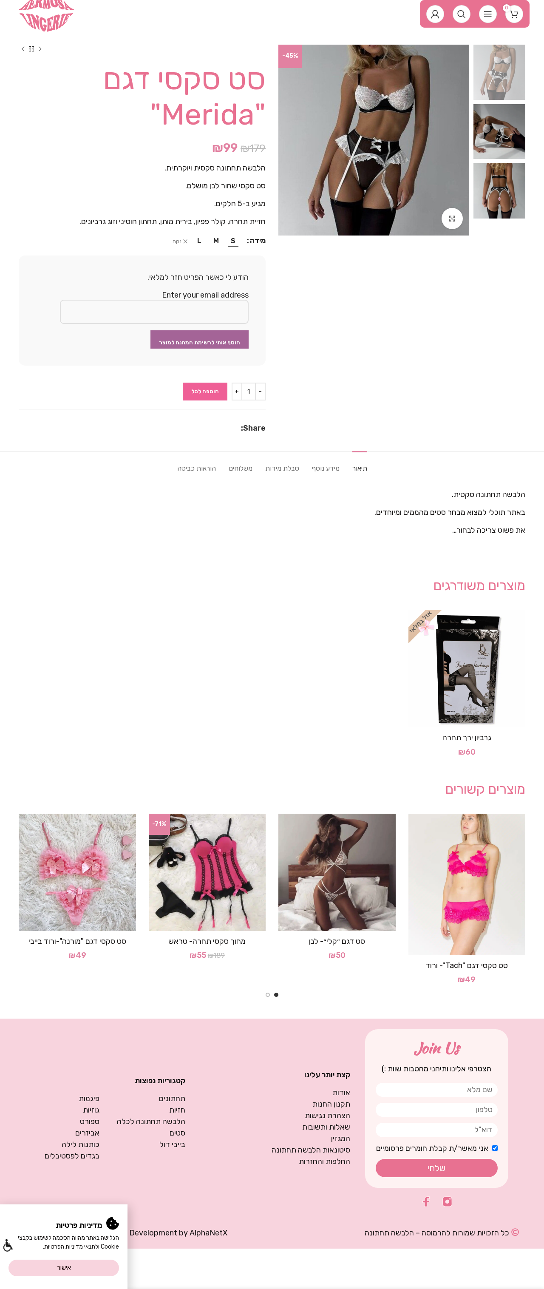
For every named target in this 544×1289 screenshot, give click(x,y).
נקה (177, 241)
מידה (258, 240)
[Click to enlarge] (452, 218)
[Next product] (23, 49)
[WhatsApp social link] (227, 428)
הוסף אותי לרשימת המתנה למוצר (199, 342)
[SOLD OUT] (467, 668)
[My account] (435, 14)
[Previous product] (40, 49)
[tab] (359, 464)
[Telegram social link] (216, 428)
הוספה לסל (205, 391)
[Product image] (467, 884)
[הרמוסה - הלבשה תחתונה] (46, 13)
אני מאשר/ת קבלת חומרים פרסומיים (432, 1148)
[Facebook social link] (236, 428)
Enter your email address (205, 295)
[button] (7, 1246)
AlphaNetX (208, 1233)
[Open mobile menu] (488, 14)
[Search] (461, 14)
